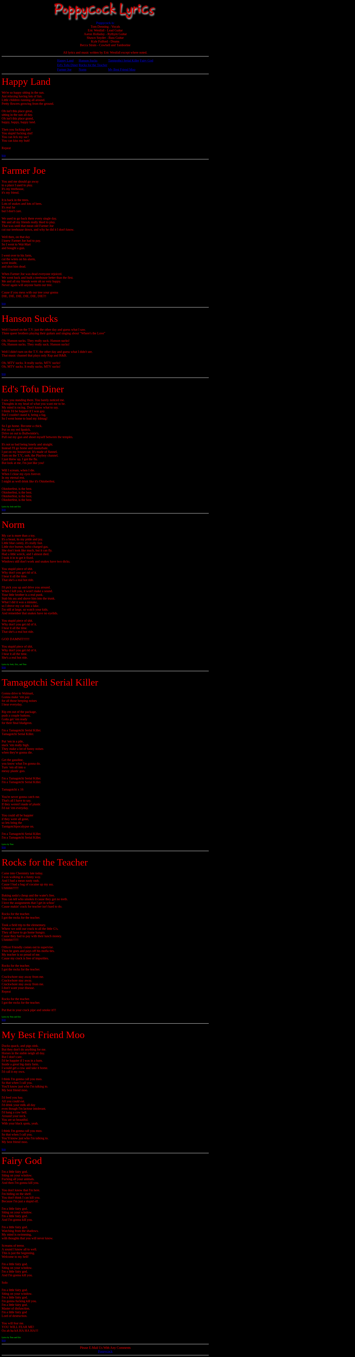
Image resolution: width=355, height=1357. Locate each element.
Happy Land (65, 60)
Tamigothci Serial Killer (123, 60)
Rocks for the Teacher (93, 65)
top (4, 155)
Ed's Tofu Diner (67, 65)
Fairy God (146, 60)
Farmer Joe (64, 69)
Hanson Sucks (88, 60)
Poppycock (105, 1351)
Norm (82, 69)
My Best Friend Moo (121, 69)
